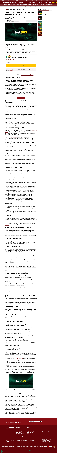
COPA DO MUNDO (21, 2)
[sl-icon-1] (45, 431)
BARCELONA (45, 2)
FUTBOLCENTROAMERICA (30, 432)
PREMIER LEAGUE (50, 2)
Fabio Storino (8, 20)
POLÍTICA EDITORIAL (31, 440)
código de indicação (25, 74)
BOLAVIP (28, 433)
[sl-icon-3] (51, 431)
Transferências (34, 2)
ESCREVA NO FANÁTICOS (30, 431)
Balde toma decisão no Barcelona (30, 0)
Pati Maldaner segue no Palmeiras (20, 0)
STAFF (28, 428)
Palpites (5, 4)
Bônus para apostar (49, 4)
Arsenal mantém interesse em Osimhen (10, 0)
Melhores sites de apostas (38, 4)
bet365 (31, 74)
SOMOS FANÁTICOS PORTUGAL (20, 433)
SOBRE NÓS (28, 427)
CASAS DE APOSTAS (23, 4)
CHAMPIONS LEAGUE (19, 431)
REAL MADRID (40, 2)
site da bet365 (14, 137)
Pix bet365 (7, 224)
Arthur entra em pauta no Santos (40, 0)
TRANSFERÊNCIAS (18, 428)
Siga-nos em (31, 21)
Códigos (10, 4)
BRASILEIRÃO (18, 427)
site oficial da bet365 (14, 117)
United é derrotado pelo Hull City (50, 0)
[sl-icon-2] (48, 431)
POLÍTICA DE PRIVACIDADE (16, 440)
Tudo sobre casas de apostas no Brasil (18, 9)
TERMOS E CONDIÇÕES (9, 440)
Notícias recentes (15, 2)
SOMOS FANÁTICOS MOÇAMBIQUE (20, 436)
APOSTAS (29, 2)
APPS (14, 4)
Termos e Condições (18, 422)
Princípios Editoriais (30, 6)
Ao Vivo (26, 2)
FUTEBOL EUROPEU (18, 432)
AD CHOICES (7, 441)
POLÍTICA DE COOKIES (24, 440)
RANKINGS (30, 4)
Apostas (11, 9)
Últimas (17, 4)
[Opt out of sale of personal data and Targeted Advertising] (2, 451)
